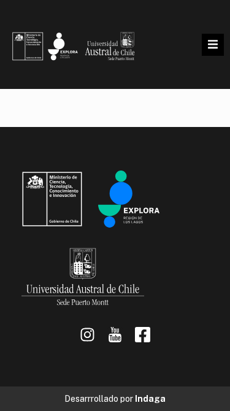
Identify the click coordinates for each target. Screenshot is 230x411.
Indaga (150, 399)
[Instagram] (87, 334)
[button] (213, 45)
